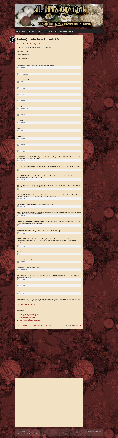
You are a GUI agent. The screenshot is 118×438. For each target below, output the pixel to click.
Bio (61, 31)
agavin (79, 324)
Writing (18, 31)
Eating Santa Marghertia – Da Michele (30, 321)
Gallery (56, 31)
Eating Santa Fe (42, 325)
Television (40, 31)
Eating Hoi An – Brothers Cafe (27, 316)
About (65, 31)
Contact (70, 31)
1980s (25, 325)
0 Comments (77, 325)
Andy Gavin (97, 432)
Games (28, 31)
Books (23, 31)
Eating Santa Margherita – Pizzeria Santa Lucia (32, 319)
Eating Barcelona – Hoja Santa (27, 317)
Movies (34, 31)
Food (46, 31)
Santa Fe (50, 325)
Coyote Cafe (32, 325)
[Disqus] (49, 354)
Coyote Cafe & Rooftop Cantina (32, 44)
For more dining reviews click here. (27, 304)
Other (50, 31)
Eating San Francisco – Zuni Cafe (28, 314)
